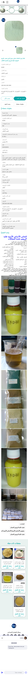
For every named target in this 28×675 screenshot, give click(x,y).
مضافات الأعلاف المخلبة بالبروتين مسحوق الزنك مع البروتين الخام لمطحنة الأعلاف (19, 586)
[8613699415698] (8, 635)
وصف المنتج (7, 104)
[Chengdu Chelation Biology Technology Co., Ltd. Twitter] (22, 635)
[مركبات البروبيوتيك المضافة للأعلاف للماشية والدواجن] (19, 601)
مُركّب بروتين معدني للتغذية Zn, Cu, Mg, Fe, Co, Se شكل (19, 562)
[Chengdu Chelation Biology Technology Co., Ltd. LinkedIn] (15, 635)
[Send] (2, 672)
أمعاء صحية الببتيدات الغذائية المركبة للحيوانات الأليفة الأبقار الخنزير (7, 562)
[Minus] (2, 638)
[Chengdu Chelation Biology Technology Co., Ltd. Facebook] (19, 635)
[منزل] (14, 627)
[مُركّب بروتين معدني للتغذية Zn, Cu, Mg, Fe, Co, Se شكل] (19, 553)
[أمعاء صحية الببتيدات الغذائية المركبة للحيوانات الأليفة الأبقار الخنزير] (7, 553)
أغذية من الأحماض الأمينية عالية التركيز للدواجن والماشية (7, 586)
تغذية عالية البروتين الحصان (17, 527)
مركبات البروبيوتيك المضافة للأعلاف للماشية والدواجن (19, 610)
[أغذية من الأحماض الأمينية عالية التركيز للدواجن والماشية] (7, 577)
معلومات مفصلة (20, 104)
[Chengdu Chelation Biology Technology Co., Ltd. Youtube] (11, 635)
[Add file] (26, 672)
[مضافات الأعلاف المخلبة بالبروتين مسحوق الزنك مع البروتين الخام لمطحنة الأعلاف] (19, 577)
